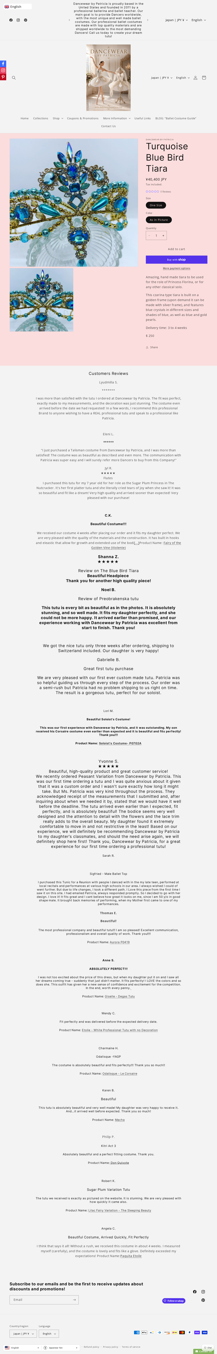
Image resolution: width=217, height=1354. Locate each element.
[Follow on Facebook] (3, 64)
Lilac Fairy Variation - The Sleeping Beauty (119, 1210)
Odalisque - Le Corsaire (119, 1073)
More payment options (176, 268)
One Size (156, 205)
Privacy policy (110, 1346)
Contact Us (205, 1351)
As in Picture (159, 220)
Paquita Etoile (131, 1256)
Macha (120, 1119)
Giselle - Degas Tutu (120, 996)
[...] (136, 543)
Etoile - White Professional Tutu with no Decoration (120, 1030)
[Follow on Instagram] (3, 70)
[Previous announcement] (69, 20)
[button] (14, 78)
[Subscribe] (74, 1299)
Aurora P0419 (120, 942)
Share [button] (154, 347)
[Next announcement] (148, 20)
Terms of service (131, 1346)
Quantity (151, 228)
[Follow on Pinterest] (3, 77)
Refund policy (91, 1346)
